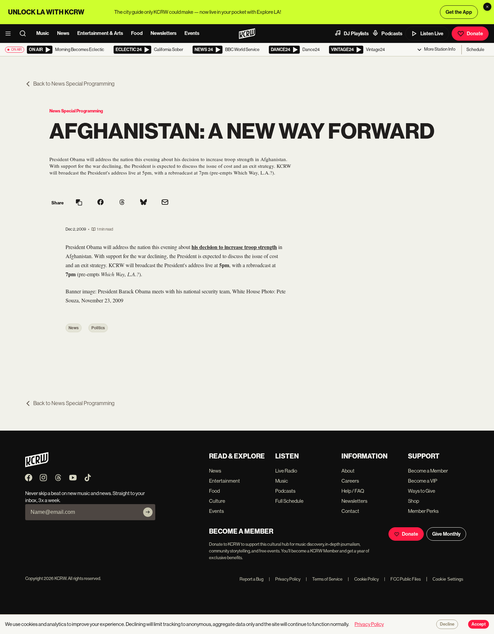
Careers (350, 481)
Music (42, 33)
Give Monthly (446, 534)
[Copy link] (79, 203)
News (63, 33)
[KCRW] (36, 465)
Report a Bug (251, 579)
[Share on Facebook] (100, 203)
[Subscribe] (148, 512)
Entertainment (224, 481)
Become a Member (428, 471)
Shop (413, 501)
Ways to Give (421, 491)
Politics (98, 328)
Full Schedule (289, 501)
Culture (217, 501)
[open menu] (10, 33)
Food (136, 33)
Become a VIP (422, 481)
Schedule (475, 49)
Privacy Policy (284, 579)
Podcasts (391, 34)
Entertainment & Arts (100, 33)
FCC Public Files (402, 579)
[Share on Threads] (122, 203)
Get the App (459, 12)
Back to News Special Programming (74, 84)
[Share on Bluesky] (143, 203)
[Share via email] (165, 202)
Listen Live (431, 34)
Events (191, 33)
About (348, 471)
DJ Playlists (356, 34)
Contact (350, 511)
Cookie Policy (363, 579)
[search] (24, 33)
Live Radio (286, 471)
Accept (478, 624)
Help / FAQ (352, 491)
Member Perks (423, 511)
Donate (475, 34)
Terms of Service (324, 579)
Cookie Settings (448, 579)
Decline (447, 624)
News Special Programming (76, 110)
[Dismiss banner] (487, 7)
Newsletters (163, 33)
